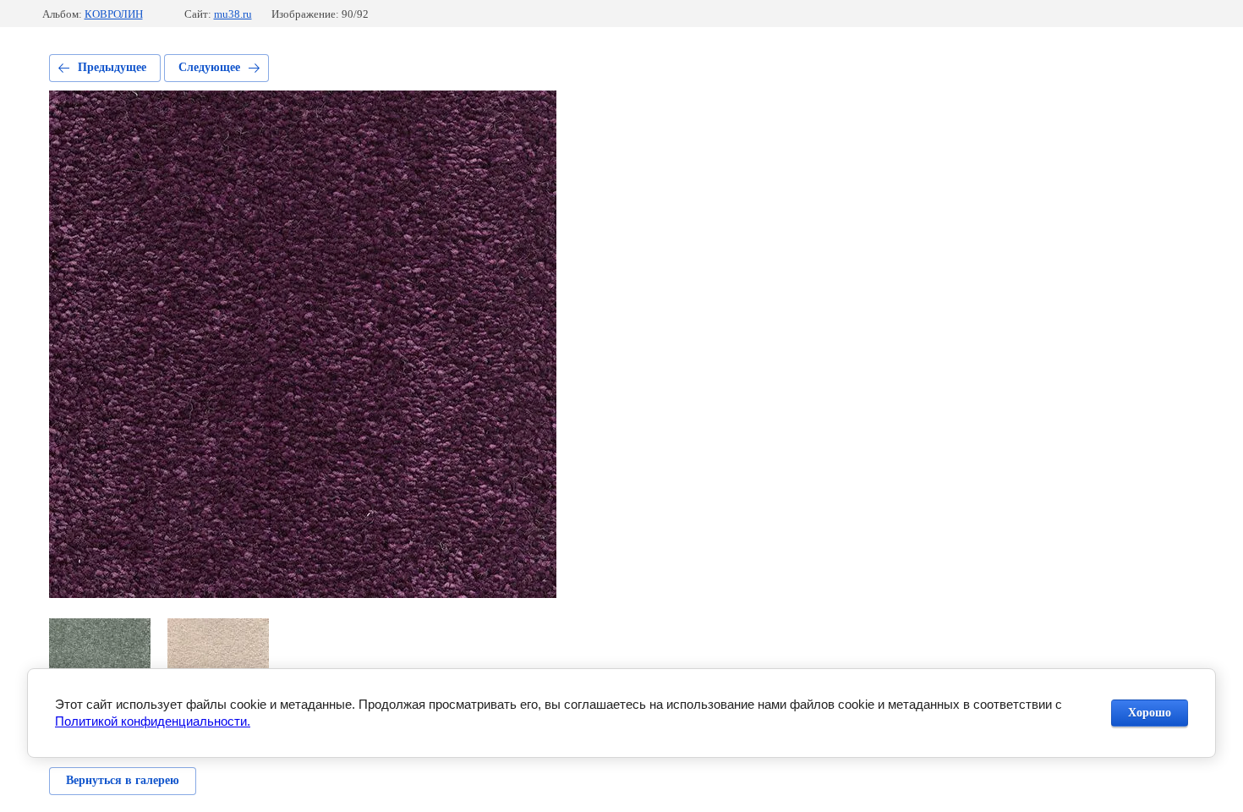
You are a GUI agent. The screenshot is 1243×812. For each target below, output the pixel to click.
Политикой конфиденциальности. (152, 721)
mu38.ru (233, 14)
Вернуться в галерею (122, 780)
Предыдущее (112, 67)
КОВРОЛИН (114, 14)
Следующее (209, 67)
